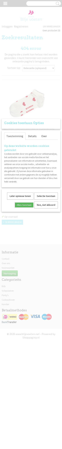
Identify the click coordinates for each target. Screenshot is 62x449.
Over (44, 136)
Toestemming (14, 136)
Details (32, 136)
